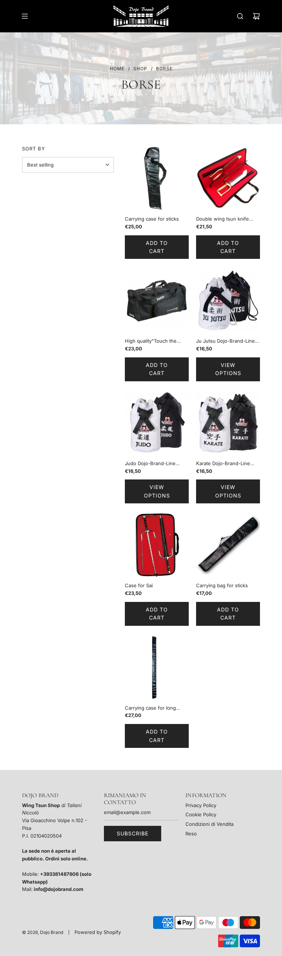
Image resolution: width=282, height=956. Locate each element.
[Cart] (256, 16)
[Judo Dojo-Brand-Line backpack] (157, 423)
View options (228, 369)
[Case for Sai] (157, 545)
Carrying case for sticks (152, 219)
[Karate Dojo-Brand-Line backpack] (228, 423)
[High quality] (157, 300)
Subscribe (132, 833)
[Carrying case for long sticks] (157, 667)
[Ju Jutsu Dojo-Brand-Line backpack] (228, 300)
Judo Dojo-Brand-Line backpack (150, 463)
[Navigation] (25, 16)
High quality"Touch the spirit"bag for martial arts (153, 341)
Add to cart (157, 247)
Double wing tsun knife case (222, 219)
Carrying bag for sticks (222, 585)
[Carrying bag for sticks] (228, 545)
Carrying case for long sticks (150, 708)
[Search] (240, 16)
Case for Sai (139, 585)
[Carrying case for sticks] (157, 178)
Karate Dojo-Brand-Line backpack (223, 463)
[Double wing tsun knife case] (228, 178)
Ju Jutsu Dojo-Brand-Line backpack (225, 341)
